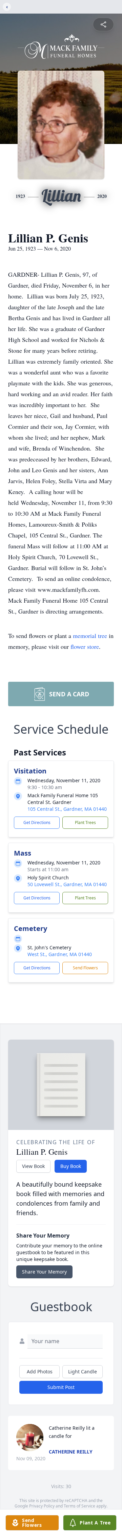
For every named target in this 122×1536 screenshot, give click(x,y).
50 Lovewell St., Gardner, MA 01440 (67, 884)
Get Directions (36, 822)
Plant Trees (85, 822)
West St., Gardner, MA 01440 (59, 954)
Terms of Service (79, 1506)
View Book (33, 1166)
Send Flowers (85, 968)
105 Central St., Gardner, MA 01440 (67, 809)
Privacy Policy (42, 1506)
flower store (84, 646)
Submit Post (61, 1387)
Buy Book (70, 1166)
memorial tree (90, 636)
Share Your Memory (44, 1271)
